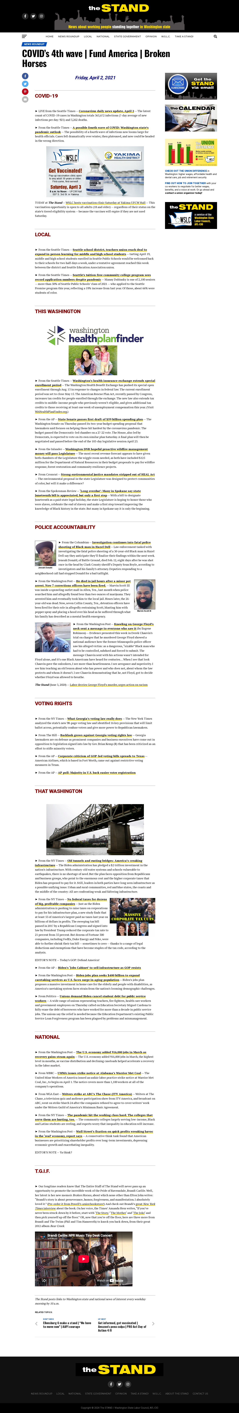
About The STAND (177, 1393)
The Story (102, 1213)
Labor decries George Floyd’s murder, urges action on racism (109, 685)
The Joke (139, 1213)
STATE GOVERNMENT (127, 36)
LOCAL (88, 36)
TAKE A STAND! (184, 36)
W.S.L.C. (165, 36)
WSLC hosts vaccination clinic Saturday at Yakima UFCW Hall (106, 202)
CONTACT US (200, 1393)
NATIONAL (103, 36)
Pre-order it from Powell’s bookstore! (76, 1204)
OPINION (151, 36)
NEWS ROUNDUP (68, 36)
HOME (49, 36)
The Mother (118, 1213)
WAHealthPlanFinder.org (51, 411)
